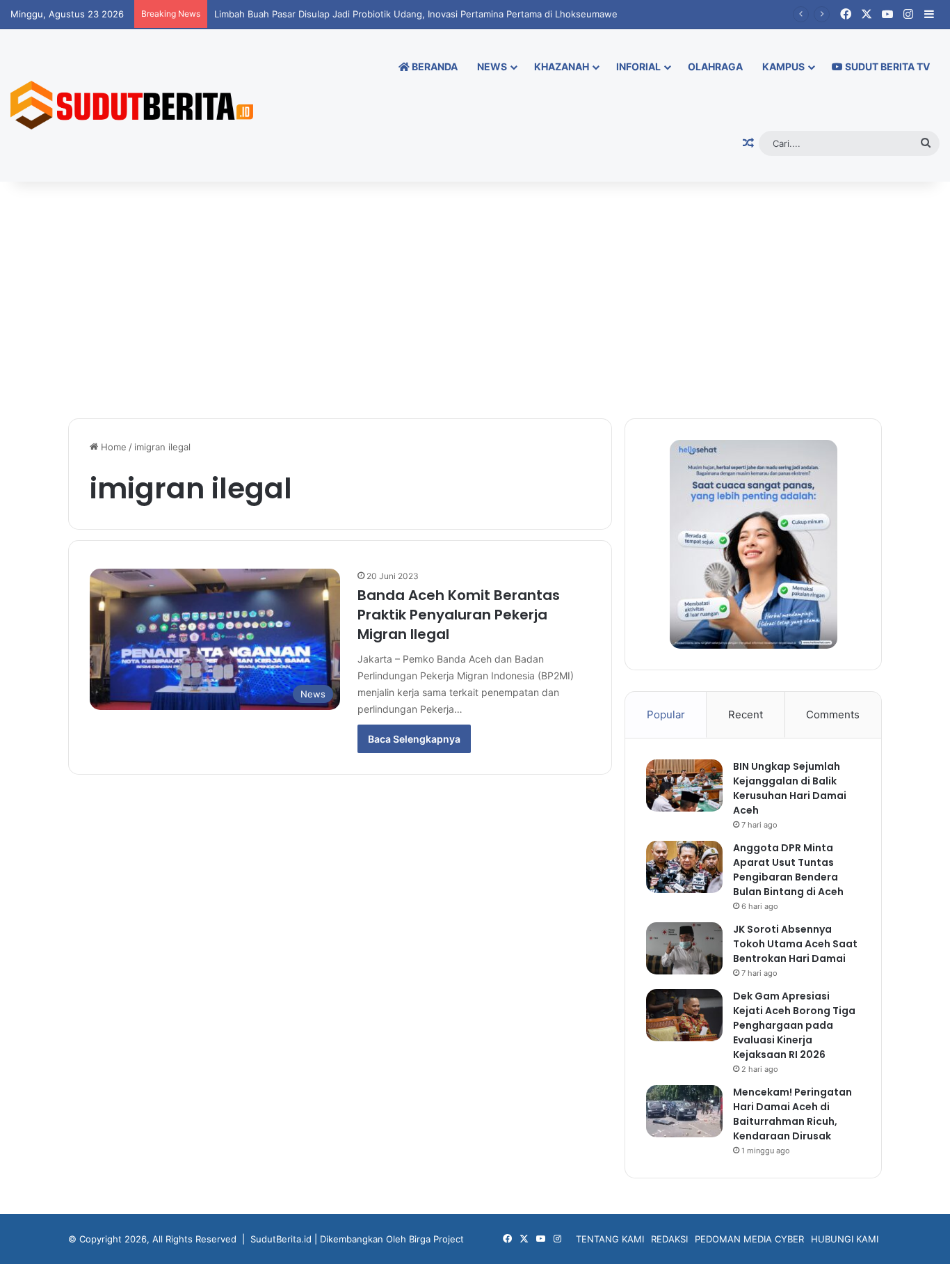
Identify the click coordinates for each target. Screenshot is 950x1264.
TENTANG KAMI (610, 1239)
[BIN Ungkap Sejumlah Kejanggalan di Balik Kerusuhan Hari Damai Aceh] (684, 785)
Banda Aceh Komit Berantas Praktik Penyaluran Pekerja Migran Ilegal (458, 614)
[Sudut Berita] (131, 105)
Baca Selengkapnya (414, 739)
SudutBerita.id (281, 1239)
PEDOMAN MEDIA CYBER (749, 1239)
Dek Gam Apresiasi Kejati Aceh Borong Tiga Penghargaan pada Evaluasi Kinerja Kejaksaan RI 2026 (794, 1025)
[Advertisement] (475, 300)
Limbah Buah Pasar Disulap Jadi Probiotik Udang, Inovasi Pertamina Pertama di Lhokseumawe (416, 13)
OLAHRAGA (715, 66)
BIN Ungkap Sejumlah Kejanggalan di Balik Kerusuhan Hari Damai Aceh (789, 788)
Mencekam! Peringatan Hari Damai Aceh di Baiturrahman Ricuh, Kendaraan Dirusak (792, 1114)
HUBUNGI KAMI (844, 1239)
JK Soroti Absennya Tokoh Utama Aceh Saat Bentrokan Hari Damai (795, 943)
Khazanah (561, 66)
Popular (666, 714)
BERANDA (434, 66)
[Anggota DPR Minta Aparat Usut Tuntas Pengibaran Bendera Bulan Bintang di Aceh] (684, 867)
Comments (833, 714)
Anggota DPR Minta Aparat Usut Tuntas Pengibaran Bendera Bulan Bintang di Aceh (788, 870)
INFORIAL (638, 66)
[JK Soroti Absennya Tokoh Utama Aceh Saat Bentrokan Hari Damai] (684, 948)
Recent (745, 714)
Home (112, 446)
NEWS (492, 66)
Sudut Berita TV (886, 66)
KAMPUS (783, 66)
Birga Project (436, 1239)
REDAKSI (669, 1239)
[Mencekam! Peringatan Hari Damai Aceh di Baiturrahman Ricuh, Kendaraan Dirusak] (684, 1111)
